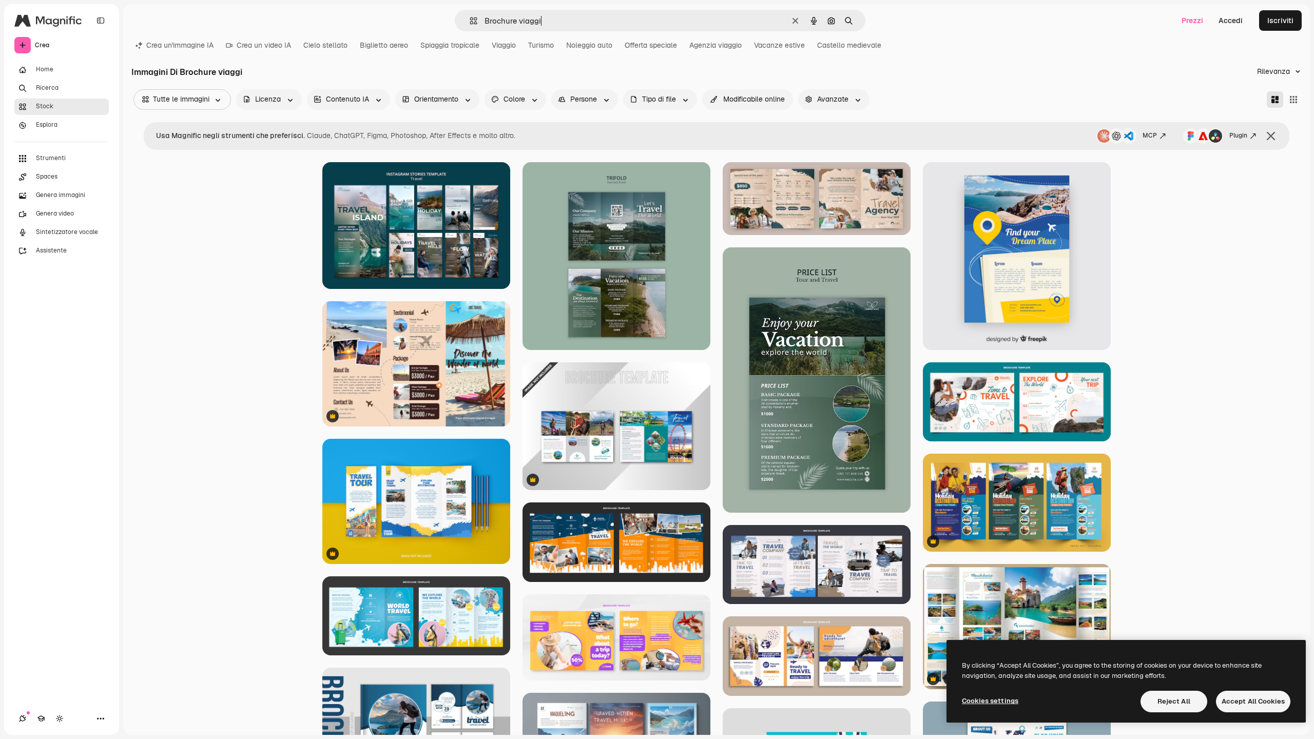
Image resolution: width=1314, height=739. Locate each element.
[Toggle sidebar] (100, 20)
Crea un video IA (264, 45)
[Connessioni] (22, 718)
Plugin (1238, 135)
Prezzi (1192, 20)
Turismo (541, 45)
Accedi (1231, 20)
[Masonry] (1275, 99)
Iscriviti (1280, 20)
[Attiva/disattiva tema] (59, 718)
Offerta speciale (651, 45)
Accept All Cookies (1253, 701)
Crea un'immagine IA (180, 45)
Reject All (1173, 701)
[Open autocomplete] (469, 21)
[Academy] (41, 718)
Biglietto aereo (384, 45)
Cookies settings (990, 700)
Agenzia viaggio (715, 45)
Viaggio (504, 45)
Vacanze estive (779, 45)
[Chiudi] (1271, 136)
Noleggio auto (589, 45)
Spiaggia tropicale (449, 45)
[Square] (1293, 99)
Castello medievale (849, 45)
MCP (1150, 135)
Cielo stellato (325, 45)
